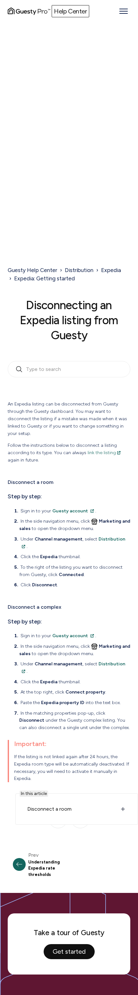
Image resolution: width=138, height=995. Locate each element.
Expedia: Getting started (44, 278)
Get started (69, 951)
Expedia (111, 270)
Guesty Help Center (32, 270)
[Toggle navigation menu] (123, 11)
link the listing (102, 452)
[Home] (29, 11)
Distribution (79, 270)
